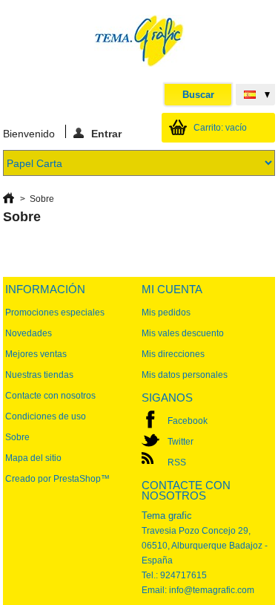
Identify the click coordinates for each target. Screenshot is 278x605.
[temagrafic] (139, 42)
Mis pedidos (166, 312)
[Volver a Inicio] (8, 199)
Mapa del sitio (33, 458)
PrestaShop (77, 479)
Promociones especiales (55, 312)
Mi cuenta (172, 289)
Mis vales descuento (183, 333)
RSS (177, 462)
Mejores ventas (36, 354)
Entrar (106, 133)
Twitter (180, 441)
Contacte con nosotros (50, 395)
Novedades (28, 333)
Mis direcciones (173, 354)
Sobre (17, 437)
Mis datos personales (185, 375)
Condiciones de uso (45, 416)
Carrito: (220, 127)
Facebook (188, 421)
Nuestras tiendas (39, 375)
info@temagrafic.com (211, 590)
